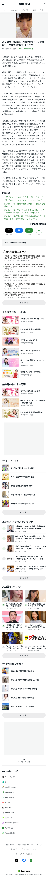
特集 (34, 10)
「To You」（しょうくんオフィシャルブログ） (24, 200)
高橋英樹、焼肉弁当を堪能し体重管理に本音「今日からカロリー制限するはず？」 (24, 294)
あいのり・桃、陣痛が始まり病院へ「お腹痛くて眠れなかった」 (24, 205)
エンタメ (14, 10)
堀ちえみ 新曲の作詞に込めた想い (23, 698)
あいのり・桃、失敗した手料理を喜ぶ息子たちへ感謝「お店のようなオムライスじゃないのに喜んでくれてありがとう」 (24, 266)
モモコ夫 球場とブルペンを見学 (22, 706)
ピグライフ (8, 818)
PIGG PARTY (9, 807)
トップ (4, 10)
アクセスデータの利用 (24, 854)
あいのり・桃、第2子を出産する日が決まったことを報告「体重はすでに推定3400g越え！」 (24, 211)
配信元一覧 (10, 844)
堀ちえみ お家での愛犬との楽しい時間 (25, 680)
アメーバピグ (9, 802)
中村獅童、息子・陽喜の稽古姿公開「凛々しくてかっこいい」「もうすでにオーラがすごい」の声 (14, 628)
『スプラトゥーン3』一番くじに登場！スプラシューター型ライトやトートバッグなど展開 (14, 649)
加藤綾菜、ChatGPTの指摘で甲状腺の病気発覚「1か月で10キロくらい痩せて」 (30, 527)
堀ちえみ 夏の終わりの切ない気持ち (24, 689)
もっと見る (24, 302)
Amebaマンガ (9, 813)
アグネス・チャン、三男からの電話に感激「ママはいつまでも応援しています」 (24, 285)
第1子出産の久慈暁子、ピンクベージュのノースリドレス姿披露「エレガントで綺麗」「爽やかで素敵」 (30, 548)
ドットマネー (9, 782)
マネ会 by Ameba (10, 787)
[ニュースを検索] (45, 3)
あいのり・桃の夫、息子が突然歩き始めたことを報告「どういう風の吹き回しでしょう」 (24, 217)
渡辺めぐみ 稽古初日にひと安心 (22, 671)
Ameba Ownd (9, 797)
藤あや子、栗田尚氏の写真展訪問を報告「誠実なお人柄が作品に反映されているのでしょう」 (24, 276)
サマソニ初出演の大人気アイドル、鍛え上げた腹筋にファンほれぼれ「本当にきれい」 (14, 607)
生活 (41, 10)
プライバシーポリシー (29, 849)
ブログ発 (25, 10)
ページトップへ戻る (24, 762)
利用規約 (14, 849)
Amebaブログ (9, 792)
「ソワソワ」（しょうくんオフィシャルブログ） (24, 196)
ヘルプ (39, 844)
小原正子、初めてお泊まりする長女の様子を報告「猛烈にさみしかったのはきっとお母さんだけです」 (24, 257)
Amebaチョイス (10, 777)
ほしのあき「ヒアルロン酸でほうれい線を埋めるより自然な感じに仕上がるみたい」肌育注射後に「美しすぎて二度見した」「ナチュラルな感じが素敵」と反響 (30, 539)
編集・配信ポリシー (25, 844)
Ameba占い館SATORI (12, 823)
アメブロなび (9, 828)
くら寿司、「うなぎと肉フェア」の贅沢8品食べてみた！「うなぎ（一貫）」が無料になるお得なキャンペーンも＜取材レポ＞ (30, 569)
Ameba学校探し (10, 833)
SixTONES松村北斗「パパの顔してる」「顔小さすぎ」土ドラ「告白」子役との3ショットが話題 (30, 558)
